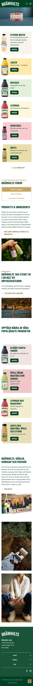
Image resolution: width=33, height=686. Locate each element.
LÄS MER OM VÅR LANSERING (13, 293)
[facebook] (27, 671)
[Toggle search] (27, 4)
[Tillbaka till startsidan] (10, 3)
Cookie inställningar (12, 683)
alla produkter (18, 168)
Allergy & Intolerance (16, 194)
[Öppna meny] (30, 4)
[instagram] (30, 671)
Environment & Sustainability (16, 198)
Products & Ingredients (16, 189)
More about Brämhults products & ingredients (16, 233)
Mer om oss (8, 489)
